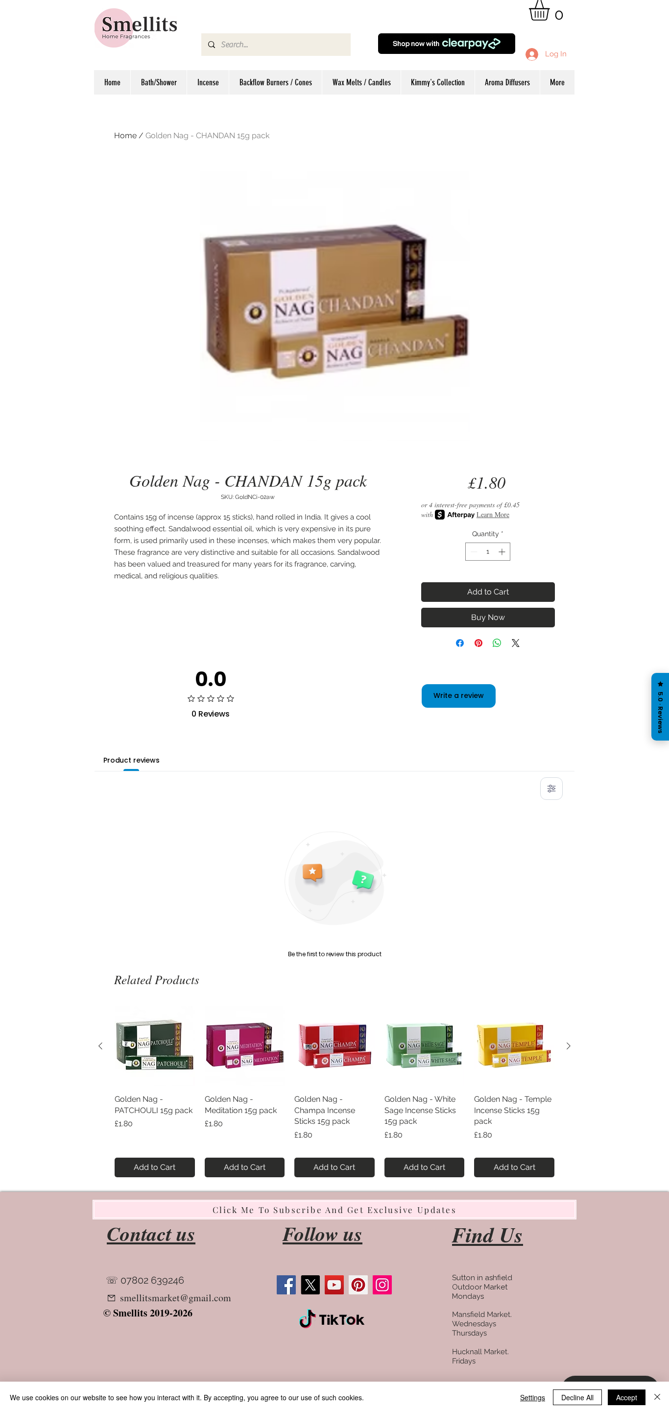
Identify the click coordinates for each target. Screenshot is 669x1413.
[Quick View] (155, 1046)
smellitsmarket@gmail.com (175, 1297)
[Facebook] (286, 1284)
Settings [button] (532, 1397)
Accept (626, 1397)
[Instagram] (382, 1284)
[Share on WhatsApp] (497, 643)
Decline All (577, 1397)
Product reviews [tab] (131, 760)
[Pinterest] (358, 1284)
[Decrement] (473, 551)
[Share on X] (516, 643)
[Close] (657, 1397)
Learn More (493, 514)
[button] (551, 10)
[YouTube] (334, 1284)
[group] (334, 1092)
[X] (310, 1284)
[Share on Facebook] (460, 643)
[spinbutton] (488, 551)
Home (125, 135)
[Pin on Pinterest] (478, 643)
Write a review (458, 695)
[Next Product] (568, 1046)
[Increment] (503, 551)
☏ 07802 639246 (145, 1280)
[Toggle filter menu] (551, 788)
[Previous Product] (100, 1046)
